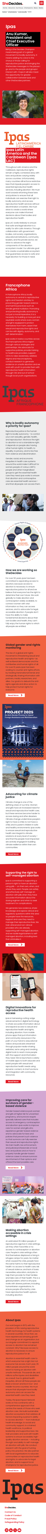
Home (5, 8)
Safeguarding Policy (14, 1522)
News (36, 8)
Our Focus (19, 8)
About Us (11, 8)
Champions (28, 8)
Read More (13, 695)
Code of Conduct (13, 1515)
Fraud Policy (11, 1518)
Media (41, 8)
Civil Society (22, 12)
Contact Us (10, 1512)
